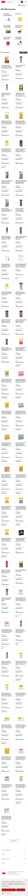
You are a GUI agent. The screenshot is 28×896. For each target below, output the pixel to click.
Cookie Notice (5, 886)
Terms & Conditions (19, 871)
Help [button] (3, 863)
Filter (23, 52)
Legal (8, 871)
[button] (7, 893)
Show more (14, 840)
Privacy (12, 871)
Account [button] (22, 5)
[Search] (22, 2)
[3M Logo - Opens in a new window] (3, 2)
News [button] (4, 854)
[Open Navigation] (26, 2)
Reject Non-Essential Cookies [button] (8, 889)
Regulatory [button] (6, 859)
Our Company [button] (6, 850)
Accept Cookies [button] (21, 889)
